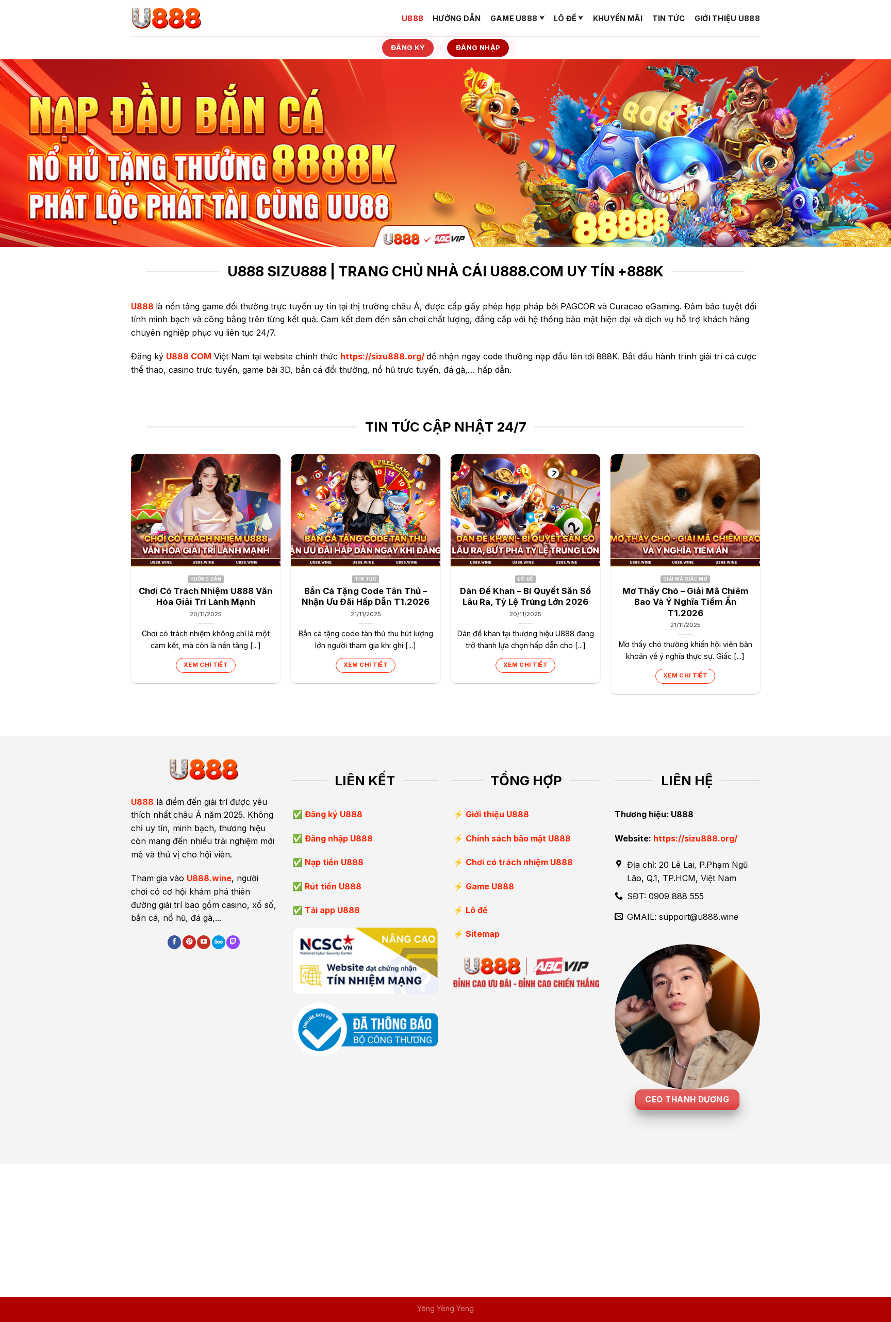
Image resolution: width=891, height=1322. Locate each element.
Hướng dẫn (457, 18)
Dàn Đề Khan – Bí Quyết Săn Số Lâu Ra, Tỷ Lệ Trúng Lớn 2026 (525, 596)
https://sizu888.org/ (382, 356)
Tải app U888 (331, 910)
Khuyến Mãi (618, 18)
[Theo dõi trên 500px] (218, 942)
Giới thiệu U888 (727, 18)
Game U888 (514, 18)
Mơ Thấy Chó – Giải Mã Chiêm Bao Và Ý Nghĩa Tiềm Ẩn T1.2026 (685, 602)
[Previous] (131, 578)
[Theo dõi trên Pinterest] (189, 942)
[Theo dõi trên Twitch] (233, 942)
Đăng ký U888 (332, 814)
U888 (412, 18)
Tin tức (668, 18)
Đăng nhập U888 (338, 838)
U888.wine (209, 878)
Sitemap (483, 934)
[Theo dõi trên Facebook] (174, 942)
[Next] (759, 578)
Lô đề (565, 18)
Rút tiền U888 (332, 886)
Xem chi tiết (206, 664)
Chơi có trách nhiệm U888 (519, 862)
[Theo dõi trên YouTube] (203, 942)
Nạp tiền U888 (333, 862)
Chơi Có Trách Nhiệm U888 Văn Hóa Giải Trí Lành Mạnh (206, 596)
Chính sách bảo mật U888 (518, 838)
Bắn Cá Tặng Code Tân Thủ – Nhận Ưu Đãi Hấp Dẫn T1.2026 (366, 596)
